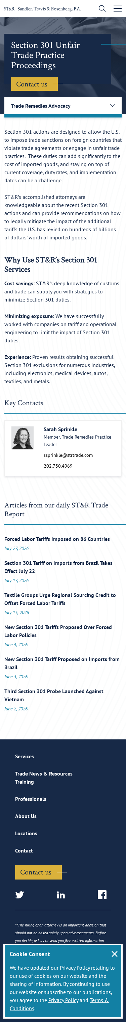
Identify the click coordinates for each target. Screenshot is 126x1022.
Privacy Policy (63, 1000)
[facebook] (104, 895)
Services (24, 756)
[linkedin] (63, 895)
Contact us (31, 83)
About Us (26, 816)
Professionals (30, 798)
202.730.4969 (58, 466)
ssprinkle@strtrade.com (68, 455)
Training (24, 781)
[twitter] (21, 895)
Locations (26, 833)
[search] (100, 9)
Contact (24, 850)
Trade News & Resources (44, 773)
